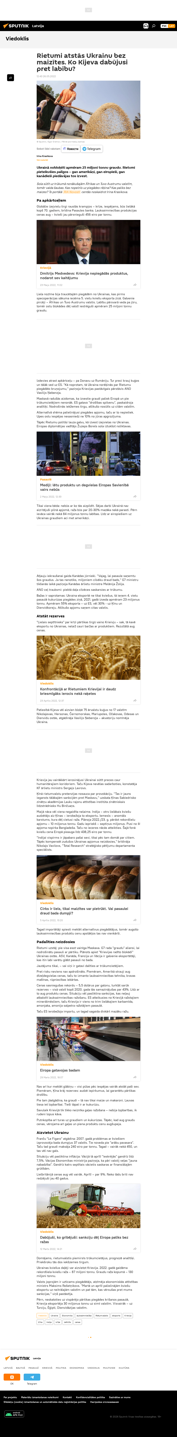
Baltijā (20, 1367)
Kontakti (67, 1397)
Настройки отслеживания (104, 1402)
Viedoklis (47, 683)
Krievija (127, 1315)
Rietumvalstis (102, 1315)
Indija (49, 1322)
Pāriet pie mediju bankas (73, 141)
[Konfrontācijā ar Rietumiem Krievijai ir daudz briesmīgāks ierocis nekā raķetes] (88, 658)
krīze (58, 1322)
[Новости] (71, 148)
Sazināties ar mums (120, 1397)
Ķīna (40, 1322)
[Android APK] (14, 1414)
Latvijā (8, 1367)
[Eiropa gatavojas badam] (88, 1039)
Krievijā (45, 268)
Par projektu (10, 1397)
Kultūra (124, 1367)
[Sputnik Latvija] (17, 28)
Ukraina (54, 1315)
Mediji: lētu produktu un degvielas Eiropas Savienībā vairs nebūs (84, 487)
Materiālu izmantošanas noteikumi (40, 1397)
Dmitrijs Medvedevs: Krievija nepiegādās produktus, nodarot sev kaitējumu (84, 275)
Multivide (109, 1367)
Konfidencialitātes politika (90, 1397)
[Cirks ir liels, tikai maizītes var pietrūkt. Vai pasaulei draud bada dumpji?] (88, 877)
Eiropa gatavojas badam (60, 1070)
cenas (77, 1322)
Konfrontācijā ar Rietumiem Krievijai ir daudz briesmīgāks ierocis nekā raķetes (78, 691)
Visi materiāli (42, 160)
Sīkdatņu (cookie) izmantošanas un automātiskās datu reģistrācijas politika (45, 1402)
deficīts (67, 1322)
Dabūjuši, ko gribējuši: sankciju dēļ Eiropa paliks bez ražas (84, 1239)
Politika (61, 1367)
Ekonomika (67, 1315)
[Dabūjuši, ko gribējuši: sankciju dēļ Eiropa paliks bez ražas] (88, 1206)
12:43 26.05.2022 (46, 76)
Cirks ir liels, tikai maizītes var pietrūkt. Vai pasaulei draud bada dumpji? (84, 910)
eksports (116, 1315)
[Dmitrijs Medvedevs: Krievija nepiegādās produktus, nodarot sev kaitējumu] (88, 242)
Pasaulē (46, 479)
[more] (135, 284)
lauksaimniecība (84, 1315)
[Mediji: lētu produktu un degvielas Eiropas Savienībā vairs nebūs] (88, 454)
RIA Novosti (72, 192)
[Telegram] (92, 148)
